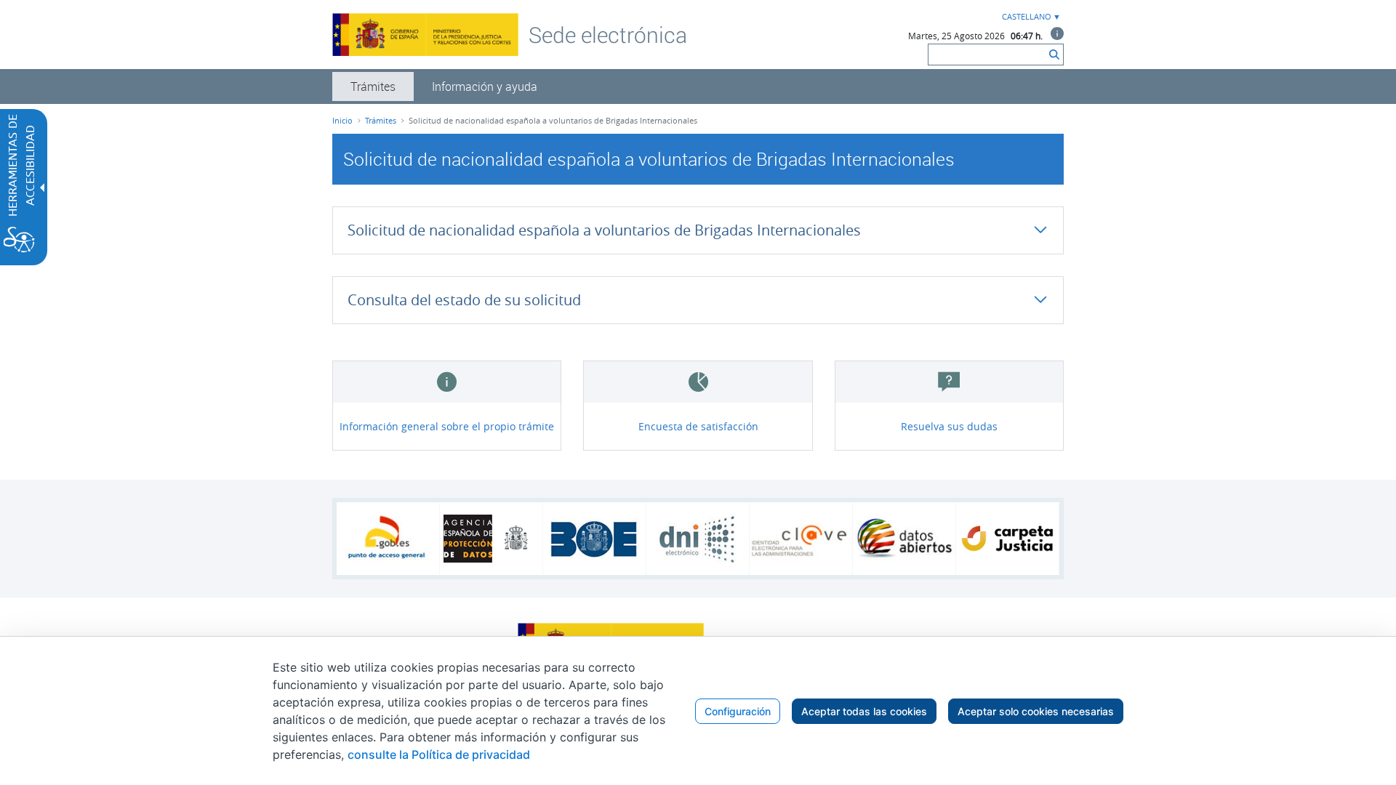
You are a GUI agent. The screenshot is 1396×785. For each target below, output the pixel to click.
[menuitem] (373, 86)
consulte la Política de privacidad (439, 754)
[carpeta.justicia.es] (1007, 538)
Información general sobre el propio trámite (447, 426)
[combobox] (1029, 17)
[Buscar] (1054, 54)
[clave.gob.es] (801, 539)
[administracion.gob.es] (388, 538)
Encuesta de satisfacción (698, 426)
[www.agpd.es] (491, 539)
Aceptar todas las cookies (864, 711)
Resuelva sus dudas (949, 426)
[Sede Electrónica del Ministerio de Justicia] (607, 34)
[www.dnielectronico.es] (698, 539)
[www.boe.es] (594, 539)
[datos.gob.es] (904, 538)
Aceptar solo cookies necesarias (1036, 711)
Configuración (738, 711)
